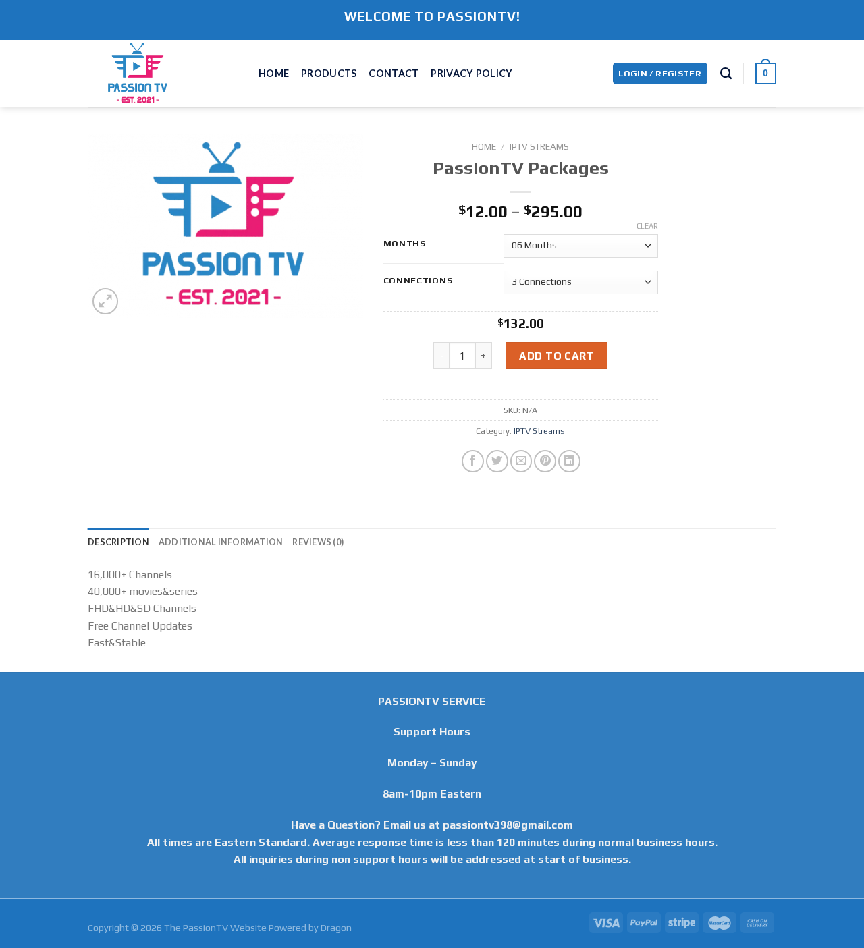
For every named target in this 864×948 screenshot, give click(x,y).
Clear (647, 226)
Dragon (336, 927)
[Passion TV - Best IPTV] (163, 73)
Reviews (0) (318, 541)
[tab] (118, 541)
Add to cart (556, 356)
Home (274, 73)
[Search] (726, 74)
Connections (418, 280)
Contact (393, 73)
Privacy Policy (471, 73)
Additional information (221, 541)
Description (118, 541)
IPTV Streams (539, 146)
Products (328, 73)
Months (404, 243)
